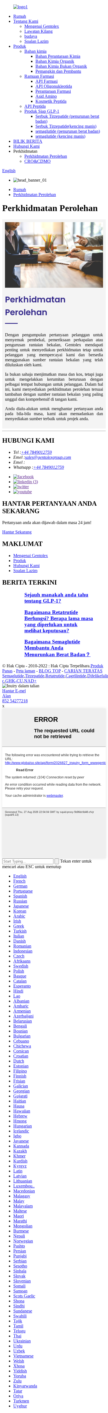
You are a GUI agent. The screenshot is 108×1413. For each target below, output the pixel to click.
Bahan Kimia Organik (54, 61)
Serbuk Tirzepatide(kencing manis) (65, 126)
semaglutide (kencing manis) (60, 136)
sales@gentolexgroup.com (48, 457)
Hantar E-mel (14, 690)
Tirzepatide (34, 675)
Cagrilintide (76, 675)
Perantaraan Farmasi (53, 91)
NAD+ (30, 680)
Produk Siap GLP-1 (41, 111)
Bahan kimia (35, 51)
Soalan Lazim (36, 41)
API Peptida (35, 106)
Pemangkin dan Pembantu (58, 71)
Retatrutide (55, 675)
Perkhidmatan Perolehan (45, 156)
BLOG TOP (50, 670)
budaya (30, 36)
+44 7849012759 (36, 452)
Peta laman (25, 670)
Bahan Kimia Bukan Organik (61, 66)
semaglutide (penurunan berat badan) (67, 131)
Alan (6, 695)
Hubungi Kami (26, 146)
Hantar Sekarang (17, 532)
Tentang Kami (25, 21)
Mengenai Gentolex (41, 26)
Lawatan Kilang (38, 31)
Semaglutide (13, 675)
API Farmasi (46, 81)
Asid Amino (46, 96)
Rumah (19, 16)
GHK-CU (14, 680)
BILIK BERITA (27, 141)
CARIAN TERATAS (83, 670)
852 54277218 (15, 700)
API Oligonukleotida (53, 86)
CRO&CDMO (37, 161)
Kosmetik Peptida (50, 101)
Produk (19, 46)
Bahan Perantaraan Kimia (57, 56)
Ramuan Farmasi (39, 76)
